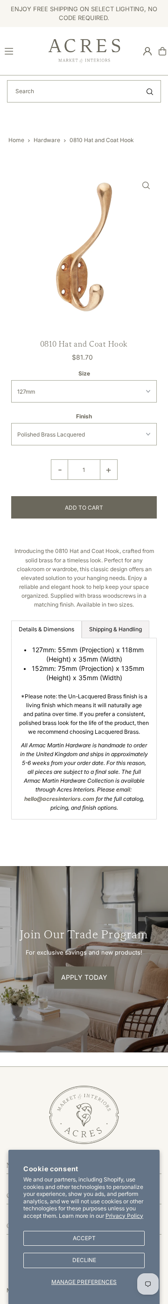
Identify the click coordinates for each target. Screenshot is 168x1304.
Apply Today (84, 977)
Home (16, 140)
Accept (84, 1238)
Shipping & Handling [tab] (115, 629)
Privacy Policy (124, 1215)
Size (84, 373)
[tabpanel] (83, 728)
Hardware (47, 140)
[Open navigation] (22, 51)
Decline (84, 1259)
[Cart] (162, 51)
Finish (84, 416)
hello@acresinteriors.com (59, 798)
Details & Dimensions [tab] (46, 629)
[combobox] (84, 91)
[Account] (147, 51)
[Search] (150, 91)
